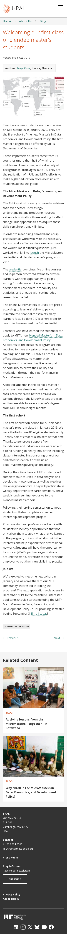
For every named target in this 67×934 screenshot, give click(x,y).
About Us (25, 21)
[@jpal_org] (23, 927)
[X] (30, 927)
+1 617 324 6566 (12, 844)
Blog (43, 21)
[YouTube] (44, 927)
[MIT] (33, 916)
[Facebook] (51, 927)
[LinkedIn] (15, 927)
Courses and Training (16, 626)
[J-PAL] (14, 8)
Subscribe (15, 879)
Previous (13, 638)
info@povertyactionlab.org (18, 848)
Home (7, 21)
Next (57, 638)
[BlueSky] (36, 927)
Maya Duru (23, 68)
